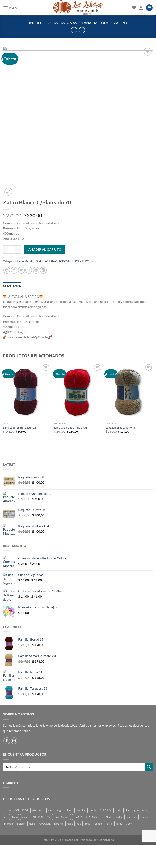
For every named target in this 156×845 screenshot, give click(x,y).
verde (119, 823)
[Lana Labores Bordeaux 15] (26, 391)
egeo (136, 810)
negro (70, 823)
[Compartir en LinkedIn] (43, 270)
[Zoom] (8, 192)
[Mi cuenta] (141, 7)
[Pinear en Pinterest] (36, 270)
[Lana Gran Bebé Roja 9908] (78, 391)
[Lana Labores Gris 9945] (129, 391)
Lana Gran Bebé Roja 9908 (70, 427)
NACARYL (44, 823)
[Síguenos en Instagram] (14, 740)
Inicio (35, 23)
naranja (58, 823)
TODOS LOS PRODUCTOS (74, 261)
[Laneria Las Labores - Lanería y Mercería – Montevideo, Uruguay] (78, 7)
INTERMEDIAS (41, 817)
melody (20, 823)
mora (32, 823)
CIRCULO (105, 810)
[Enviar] (149, 767)
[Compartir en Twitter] (21, 270)
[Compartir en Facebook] (14, 270)
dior (127, 810)
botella (81, 810)
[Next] (153, 402)
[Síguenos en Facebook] (6, 740)
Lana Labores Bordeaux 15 (19, 427)
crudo (118, 810)
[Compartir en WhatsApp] (6, 270)
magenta (132, 817)
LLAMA (77, 817)
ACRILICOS (21, 810)
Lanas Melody (95, 23)
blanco (69, 810)
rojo (79, 823)
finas (145, 810)
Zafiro (120, 23)
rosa (87, 823)
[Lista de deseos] (134, 7)
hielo (15, 817)
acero (7, 810)
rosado (98, 823)
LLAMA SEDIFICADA (98, 817)
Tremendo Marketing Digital (97, 839)
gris (6, 817)
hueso (24, 817)
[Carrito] (149, 7)
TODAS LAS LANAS (61, 23)
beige (59, 810)
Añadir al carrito (45, 249)
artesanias (38, 810)
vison (129, 823)
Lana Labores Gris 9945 (120, 427)
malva (144, 817)
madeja (119, 817)
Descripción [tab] (12, 286)
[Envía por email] (28, 270)
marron (8, 823)
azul (50, 810)
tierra (108, 823)
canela (92, 810)
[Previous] (3, 402)
